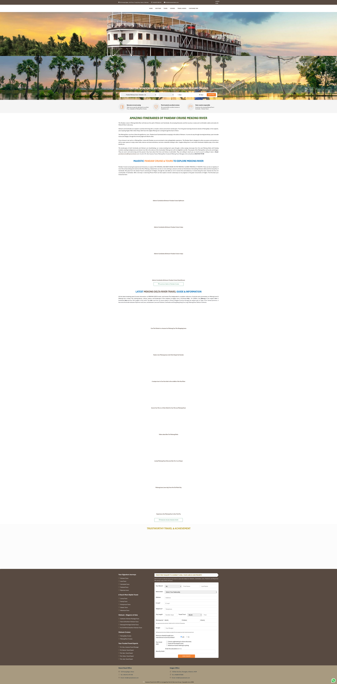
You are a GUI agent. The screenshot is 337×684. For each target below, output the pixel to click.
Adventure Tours (124, 610)
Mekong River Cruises (126, 639)
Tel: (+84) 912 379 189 (127, 674)
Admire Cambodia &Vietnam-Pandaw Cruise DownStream (168, 280)
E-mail (158, 603)
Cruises (172, 8)
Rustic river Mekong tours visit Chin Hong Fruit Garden (168, 355)
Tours (165, 8)
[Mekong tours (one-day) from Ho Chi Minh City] (168, 474)
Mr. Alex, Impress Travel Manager (129, 647)
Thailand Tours (124, 587)
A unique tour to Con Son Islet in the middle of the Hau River (168, 381)
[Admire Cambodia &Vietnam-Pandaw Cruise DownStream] (168, 267)
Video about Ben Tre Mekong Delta (168, 434)
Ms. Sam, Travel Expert (126, 653)
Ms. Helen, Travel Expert (127, 656)
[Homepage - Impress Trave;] (208, 2)
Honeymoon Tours (125, 604)
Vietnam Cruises (124, 632)
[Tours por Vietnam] (211, 2)
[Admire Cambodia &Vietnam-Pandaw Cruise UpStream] (168, 187)
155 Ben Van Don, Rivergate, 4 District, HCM (184, 671)
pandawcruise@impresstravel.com (128, 154)
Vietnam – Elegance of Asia (128, 615)
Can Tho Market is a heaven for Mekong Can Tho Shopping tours (168, 328)
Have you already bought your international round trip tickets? (165, 636)
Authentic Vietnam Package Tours (129, 618)
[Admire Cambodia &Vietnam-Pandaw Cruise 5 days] (168, 213)
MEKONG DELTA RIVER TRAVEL (160, 291)
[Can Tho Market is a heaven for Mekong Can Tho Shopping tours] (168, 315)
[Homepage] (127, 8)
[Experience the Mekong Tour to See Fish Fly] (168, 500)
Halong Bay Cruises (125, 636)
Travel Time (182, 614)
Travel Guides (182, 8)
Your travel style (159, 643)
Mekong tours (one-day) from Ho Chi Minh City (168, 487)
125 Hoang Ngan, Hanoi (127, 671)
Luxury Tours (123, 598)
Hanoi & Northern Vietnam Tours (129, 621)
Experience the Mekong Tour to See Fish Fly (168, 514)
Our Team (158, 8)
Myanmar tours (124, 590)
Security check (160, 651)
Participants (160, 620)
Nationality (159, 592)
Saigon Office (174, 668)
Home (151, 8)
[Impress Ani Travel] (209, 2)
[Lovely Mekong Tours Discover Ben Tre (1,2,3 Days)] (168, 447)
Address (158, 597)
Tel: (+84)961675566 (177, 674)
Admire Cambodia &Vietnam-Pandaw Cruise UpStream (168, 201)
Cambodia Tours (124, 584)
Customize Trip (193, 8)
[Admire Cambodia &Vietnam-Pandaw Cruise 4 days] (168, 240)
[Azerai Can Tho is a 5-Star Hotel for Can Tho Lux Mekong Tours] (168, 394)
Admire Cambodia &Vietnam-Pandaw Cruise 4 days (168, 254)
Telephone (159, 609)
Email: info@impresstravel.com (130, 678)
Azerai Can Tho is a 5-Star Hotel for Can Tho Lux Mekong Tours (168, 408)
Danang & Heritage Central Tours (129, 624)
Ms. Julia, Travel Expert (126, 659)
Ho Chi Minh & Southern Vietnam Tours (131, 627)
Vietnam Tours (124, 578)
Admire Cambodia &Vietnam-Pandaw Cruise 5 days (168, 227)
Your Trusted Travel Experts (128, 643)
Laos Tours (123, 581)
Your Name (159, 586)
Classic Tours (124, 607)
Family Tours (123, 601)
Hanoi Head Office (125, 668)
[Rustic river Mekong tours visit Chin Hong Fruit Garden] (168, 341)
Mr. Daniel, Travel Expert (127, 650)
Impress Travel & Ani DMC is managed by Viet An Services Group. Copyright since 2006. (169, 682)
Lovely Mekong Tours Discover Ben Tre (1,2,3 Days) (168, 461)
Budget (158, 628)
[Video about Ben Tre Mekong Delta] (168, 421)
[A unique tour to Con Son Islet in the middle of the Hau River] (168, 368)
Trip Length (159, 614)
